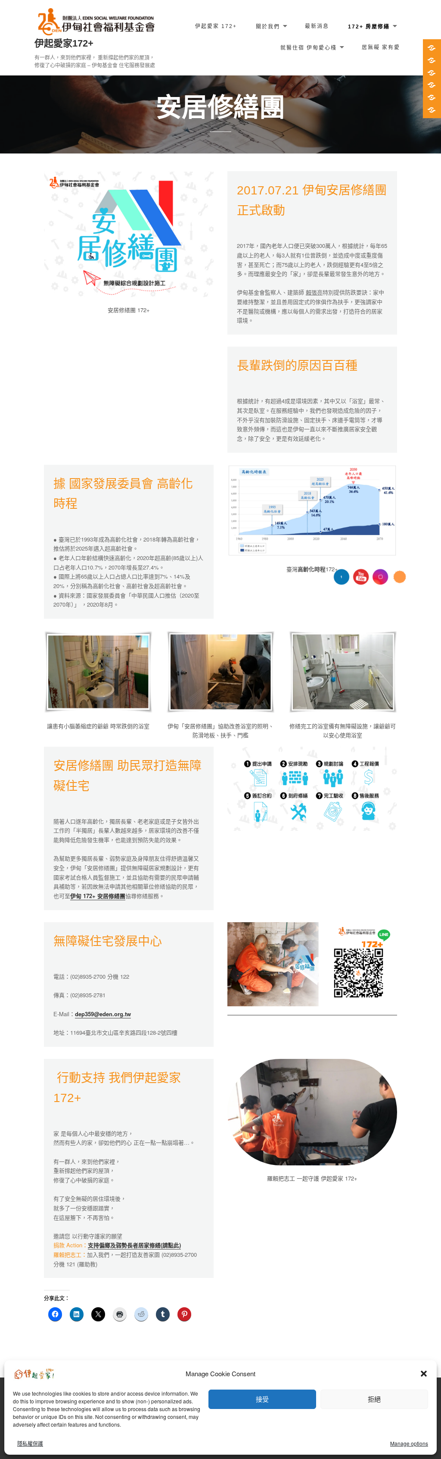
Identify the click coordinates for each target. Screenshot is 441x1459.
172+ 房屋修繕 (369, 26)
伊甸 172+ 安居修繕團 (97, 896)
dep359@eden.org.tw (103, 1014)
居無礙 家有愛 (381, 47)
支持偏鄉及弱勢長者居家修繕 (124, 1245)
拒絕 (374, 1398)
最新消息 (317, 26)
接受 (262, 1398)
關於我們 (268, 26)
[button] (423, 1373)
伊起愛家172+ (63, 43)
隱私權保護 (30, 1443)
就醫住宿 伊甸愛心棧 (308, 47)
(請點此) (171, 1245)
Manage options (409, 1443)
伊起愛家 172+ (216, 26)
